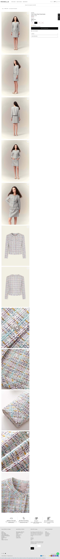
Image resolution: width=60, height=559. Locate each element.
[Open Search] (51, 1)
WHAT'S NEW (13, 1)
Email (31, 539)
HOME (2, 531)
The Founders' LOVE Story (20, 531)
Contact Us (47, 535)
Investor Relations (18, 534)
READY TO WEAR (19, 1)
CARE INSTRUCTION (34, 36)
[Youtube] (5, 553)
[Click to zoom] (28, 13)
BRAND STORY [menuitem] (25, 1)
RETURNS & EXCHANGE (24, 520)
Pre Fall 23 (32, 12)
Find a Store (47, 534)
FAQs (2, 538)
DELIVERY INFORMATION (5, 535)
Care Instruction (47, 533)
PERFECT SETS (6, 8)
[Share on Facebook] (59, 15)
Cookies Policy (18, 537)
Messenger (32, 538)
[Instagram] (3, 553)
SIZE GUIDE (3, 532)
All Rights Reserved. (10, 555)
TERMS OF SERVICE (4, 539)
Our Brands (18, 535)
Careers (17, 533)
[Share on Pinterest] (59, 19)
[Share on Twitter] (59, 17)
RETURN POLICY (4, 537)
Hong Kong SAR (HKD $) (54, 554)
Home (2, 8)
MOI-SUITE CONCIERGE (48, 520)
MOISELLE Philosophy (19, 532)
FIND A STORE (3, 533)
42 (42, 22)
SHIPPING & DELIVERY (11, 520)
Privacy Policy (18, 536)
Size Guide (47, 532)
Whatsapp (32, 537)
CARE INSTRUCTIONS (4, 534)
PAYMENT (36, 520)
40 (39, 22)
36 (32, 22)
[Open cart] (57, 1)
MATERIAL (33, 33)
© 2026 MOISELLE (4, 555)
